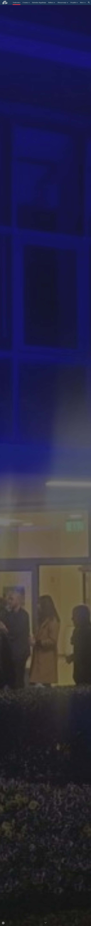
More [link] (82, 2)
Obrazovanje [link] (61, 2)
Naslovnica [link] (16, 2)
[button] (89, 2)
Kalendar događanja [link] (39, 2)
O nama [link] (25, 2)
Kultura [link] (50, 2)
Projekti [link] (73, 2)
